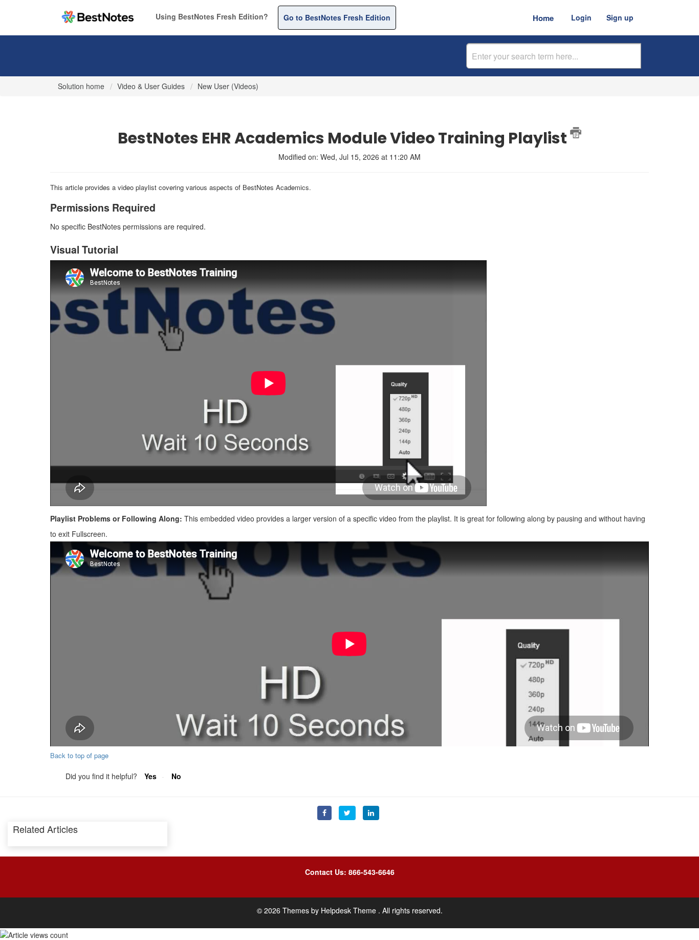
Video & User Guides (151, 86)
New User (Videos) (228, 86)
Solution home (82, 86)
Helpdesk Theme (349, 910)
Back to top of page (79, 755)
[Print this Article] (575, 132)
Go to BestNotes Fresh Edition (336, 17)
